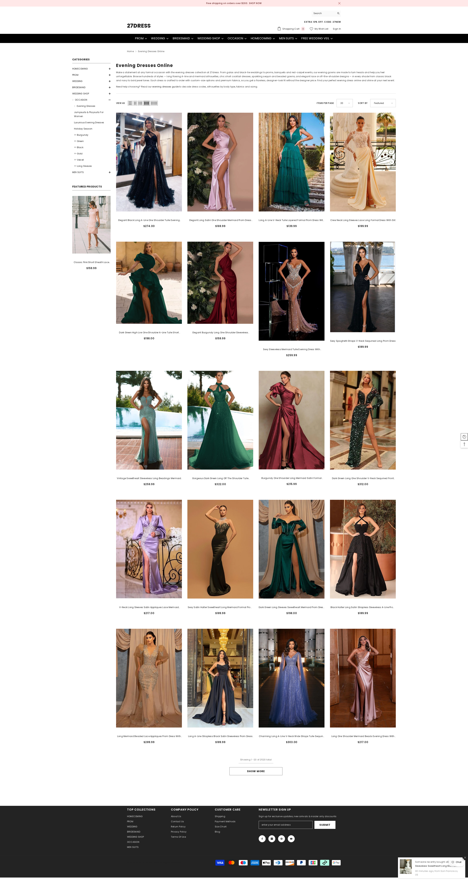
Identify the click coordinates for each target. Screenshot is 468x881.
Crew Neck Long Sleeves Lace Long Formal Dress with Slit (362, 220)
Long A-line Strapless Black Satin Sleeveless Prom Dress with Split (220, 736)
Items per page (325, 103)
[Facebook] (262, 838)
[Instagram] (271, 838)
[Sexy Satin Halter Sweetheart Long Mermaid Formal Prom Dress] (220, 549)
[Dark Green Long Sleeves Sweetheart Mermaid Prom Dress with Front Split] (291, 549)
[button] (91, 69)
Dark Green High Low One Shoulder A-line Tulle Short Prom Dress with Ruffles (149, 333)
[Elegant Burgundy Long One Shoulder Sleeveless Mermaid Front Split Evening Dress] (220, 283)
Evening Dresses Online (151, 51)
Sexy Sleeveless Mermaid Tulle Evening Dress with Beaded (291, 349)
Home (130, 51)
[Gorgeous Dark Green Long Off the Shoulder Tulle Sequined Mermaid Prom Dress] (220, 420)
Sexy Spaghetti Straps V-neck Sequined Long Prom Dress (363, 340)
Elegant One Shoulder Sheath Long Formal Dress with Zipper (91, 262)
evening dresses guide (165, 86)
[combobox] (323, 13)
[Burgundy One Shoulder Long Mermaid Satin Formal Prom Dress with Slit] (291, 420)
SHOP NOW (248, 3)
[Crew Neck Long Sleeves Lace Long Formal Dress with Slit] (363, 162)
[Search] (326, 13)
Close (339, 3)
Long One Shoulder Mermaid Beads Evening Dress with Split (363, 736)
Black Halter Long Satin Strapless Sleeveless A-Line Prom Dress (363, 607)
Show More (256, 771)
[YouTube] (291, 838)
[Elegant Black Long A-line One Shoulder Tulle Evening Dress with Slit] (149, 162)
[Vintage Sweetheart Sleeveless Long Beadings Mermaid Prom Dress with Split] (149, 420)
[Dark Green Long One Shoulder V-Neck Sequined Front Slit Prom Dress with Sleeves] (363, 420)
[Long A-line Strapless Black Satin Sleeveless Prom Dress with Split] (220, 678)
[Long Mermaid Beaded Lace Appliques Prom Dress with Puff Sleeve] (149, 678)
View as (120, 103)
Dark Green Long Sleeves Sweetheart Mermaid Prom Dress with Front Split (291, 607)
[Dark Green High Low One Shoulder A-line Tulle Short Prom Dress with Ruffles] (149, 283)
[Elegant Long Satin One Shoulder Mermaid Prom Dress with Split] (220, 162)
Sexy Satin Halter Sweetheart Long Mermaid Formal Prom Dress (220, 607)
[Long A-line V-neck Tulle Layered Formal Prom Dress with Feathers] (291, 162)
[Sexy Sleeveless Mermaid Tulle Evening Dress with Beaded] (291, 291)
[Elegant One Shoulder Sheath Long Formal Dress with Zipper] (91, 225)
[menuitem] (91, 69)
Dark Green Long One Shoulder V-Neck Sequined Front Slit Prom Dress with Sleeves (363, 478)
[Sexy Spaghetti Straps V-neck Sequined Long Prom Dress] (363, 287)
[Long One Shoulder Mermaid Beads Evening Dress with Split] (363, 678)
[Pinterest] (281, 838)
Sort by (362, 103)
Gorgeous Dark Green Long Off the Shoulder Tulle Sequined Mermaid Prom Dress (220, 478)
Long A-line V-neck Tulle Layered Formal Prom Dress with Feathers (291, 220)
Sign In (337, 28)
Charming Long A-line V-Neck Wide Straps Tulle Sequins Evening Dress (291, 736)
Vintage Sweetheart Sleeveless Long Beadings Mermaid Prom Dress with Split (149, 478)
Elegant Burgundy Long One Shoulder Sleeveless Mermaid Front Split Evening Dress (220, 333)
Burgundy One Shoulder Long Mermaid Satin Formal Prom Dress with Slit (291, 478)
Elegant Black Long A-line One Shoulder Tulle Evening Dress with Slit (149, 220)
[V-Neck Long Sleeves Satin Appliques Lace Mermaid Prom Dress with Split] (149, 549)
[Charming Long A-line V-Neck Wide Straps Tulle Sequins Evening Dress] (291, 678)
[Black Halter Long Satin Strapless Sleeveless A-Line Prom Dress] (363, 549)
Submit (324, 825)
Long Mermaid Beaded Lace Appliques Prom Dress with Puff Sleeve (149, 736)
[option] (234, 3)
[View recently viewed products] (464, 436)
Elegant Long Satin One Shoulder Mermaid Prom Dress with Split (220, 220)
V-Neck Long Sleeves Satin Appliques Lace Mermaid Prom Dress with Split (149, 607)
